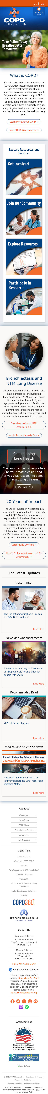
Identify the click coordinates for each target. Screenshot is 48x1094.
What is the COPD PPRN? (24, 861)
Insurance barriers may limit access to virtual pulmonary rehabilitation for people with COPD (23, 671)
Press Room (24, 820)
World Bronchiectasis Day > (24, 435)
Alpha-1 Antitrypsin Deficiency (24, 891)
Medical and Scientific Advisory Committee (24, 885)
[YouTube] (36, 1001)
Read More (38, 629)
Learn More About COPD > (24, 121)
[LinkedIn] (24, 1001)
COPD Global (24, 825)
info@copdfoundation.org (24, 992)
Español (24, 895)
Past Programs (24, 840)
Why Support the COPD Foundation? (24, 870)
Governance (24, 835)
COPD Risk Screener (24, 874)
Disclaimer (30, 1077)
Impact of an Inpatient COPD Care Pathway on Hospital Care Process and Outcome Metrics (23, 780)
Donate (39, 12)
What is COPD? (24, 856)
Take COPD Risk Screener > (24, 130)
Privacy (39, 1077)
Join (35, 3)
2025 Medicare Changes (16, 723)
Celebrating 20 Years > (24, 544)
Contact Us (24, 879)
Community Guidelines (23, 1080)
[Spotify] (27, 1007)
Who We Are (24, 815)
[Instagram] (30, 1001)
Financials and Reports (24, 830)
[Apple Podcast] (21, 1007)
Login (42, 3)
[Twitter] (18, 1001)
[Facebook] (12, 1001)
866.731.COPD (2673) (28, 977)
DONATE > (24, 486)
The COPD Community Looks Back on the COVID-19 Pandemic (23, 615)
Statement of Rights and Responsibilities (24, 1083)
